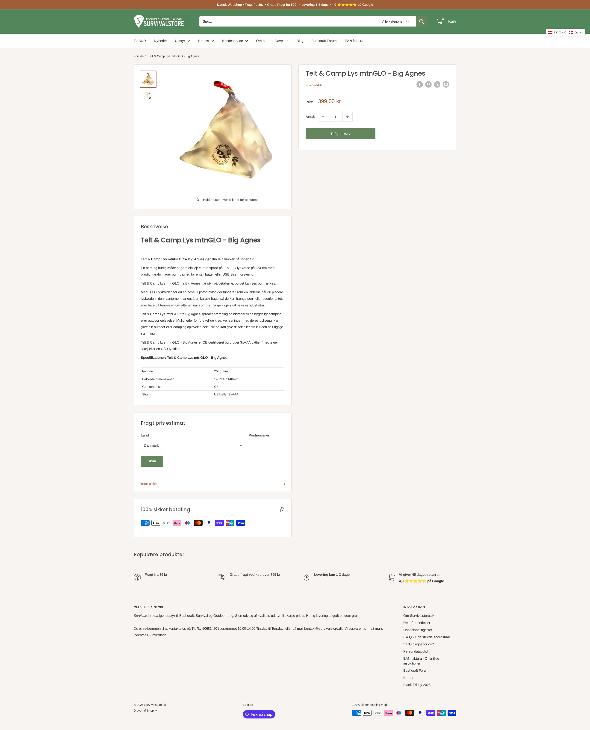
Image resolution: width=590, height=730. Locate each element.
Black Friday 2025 (417, 685)
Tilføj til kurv (340, 134)
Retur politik (148, 484)
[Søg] (421, 21)
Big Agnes (314, 84)
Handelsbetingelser (417, 630)
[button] (565, 32)
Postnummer (259, 435)
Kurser (408, 678)
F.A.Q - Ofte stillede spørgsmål (426, 637)
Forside (139, 56)
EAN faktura (354, 41)
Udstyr (180, 41)
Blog (300, 41)
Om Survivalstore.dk (418, 615)
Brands (203, 41)
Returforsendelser (416, 623)
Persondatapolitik (416, 651)
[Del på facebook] (419, 84)
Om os (261, 41)
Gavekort (281, 41)
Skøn (152, 461)
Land (145, 435)
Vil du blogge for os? (418, 644)
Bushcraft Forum (324, 41)
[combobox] (287, 21)
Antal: (310, 117)
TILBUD (140, 41)
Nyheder (160, 41)
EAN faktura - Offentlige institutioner (421, 660)
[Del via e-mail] (446, 84)
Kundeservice (232, 41)
